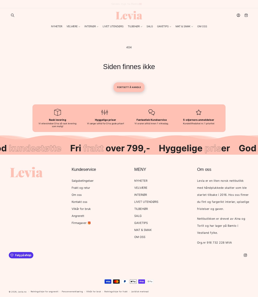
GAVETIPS (141, 223)
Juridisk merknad (140, 291)
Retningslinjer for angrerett (44, 291)
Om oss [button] (204, 169)
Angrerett (78, 216)
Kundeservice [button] (84, 169)
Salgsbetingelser (83, 180)
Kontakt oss (79, 202)
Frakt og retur (81, 187)
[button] (12, 15)
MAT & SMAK (143, 230)
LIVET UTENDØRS (146, 202)
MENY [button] (140, 169)
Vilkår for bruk (81, 209)
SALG (138, 216)
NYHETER (140, 180)
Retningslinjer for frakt (116, 291)
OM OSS (139, 237)
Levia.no (22, 291)
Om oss (77, 194)
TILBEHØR (141, 209)
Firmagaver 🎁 (81, 223)
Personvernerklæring (72, 291)
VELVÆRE (140, 187)
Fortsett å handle (129, 87)
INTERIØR (140, 194)
